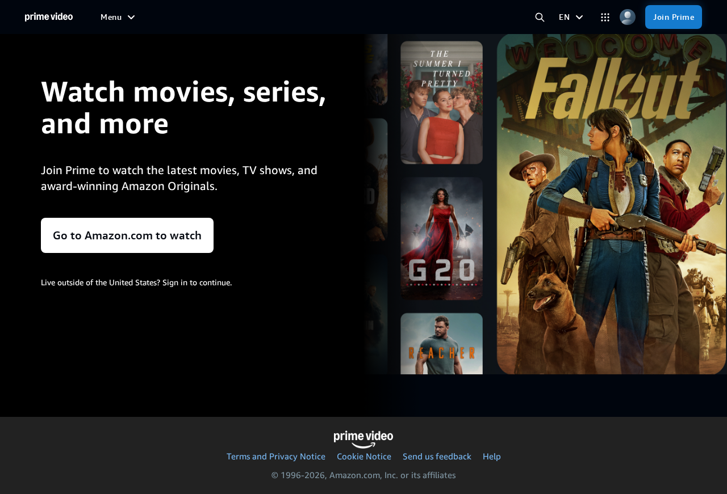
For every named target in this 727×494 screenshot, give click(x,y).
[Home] (49, 17)
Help (492, 456)
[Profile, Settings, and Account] (627, 17)
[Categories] (605, 17)
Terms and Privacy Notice (276, 456)
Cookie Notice (364, 456)
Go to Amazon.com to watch (127, 235)
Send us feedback (437, 456)
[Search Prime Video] (540, 17)
